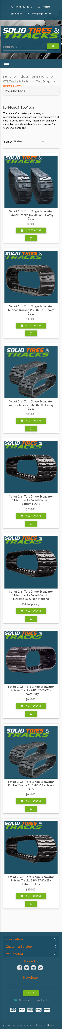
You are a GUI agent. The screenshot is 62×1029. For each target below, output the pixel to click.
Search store (10, 46)
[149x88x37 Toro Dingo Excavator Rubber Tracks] (31, 277)
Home (7, 77)
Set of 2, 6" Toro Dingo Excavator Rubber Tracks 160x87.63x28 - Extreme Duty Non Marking (31, 595)
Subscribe (24, 1000)
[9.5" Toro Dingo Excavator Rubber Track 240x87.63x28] (31, 847)
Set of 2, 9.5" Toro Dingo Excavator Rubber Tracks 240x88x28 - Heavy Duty (31, 785)
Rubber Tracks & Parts (33, 77)
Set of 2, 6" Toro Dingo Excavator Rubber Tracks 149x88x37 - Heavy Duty (31, 310)
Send (31, 993)
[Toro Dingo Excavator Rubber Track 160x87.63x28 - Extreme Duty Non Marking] (31, 562)
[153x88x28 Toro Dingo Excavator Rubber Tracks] (31, 372)
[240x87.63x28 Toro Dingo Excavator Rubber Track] (31, 657)
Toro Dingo (43, 81)
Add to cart (31, 230)
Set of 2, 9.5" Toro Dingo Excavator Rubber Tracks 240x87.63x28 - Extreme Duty (31, 880)
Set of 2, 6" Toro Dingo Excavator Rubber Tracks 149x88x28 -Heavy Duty (31, 215)
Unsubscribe (42, 1000)
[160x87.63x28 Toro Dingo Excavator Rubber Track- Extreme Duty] (31, 467)
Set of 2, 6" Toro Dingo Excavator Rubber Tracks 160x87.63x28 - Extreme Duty (31, 500)
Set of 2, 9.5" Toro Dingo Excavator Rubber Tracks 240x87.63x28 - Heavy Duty (31, 690)
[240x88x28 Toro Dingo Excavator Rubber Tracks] (31, 752)
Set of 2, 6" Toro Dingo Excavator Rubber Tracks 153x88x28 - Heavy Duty (31, 405)
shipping (50, 1025)
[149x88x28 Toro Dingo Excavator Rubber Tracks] (31, 182)
